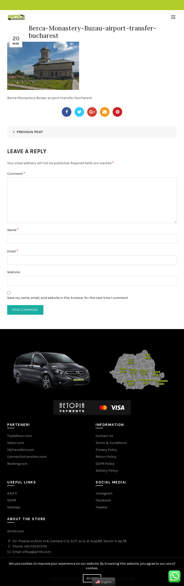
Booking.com (17, 464)
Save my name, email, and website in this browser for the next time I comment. (67, 298)
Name (13, 229)
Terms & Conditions (111, 443)
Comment (16, 173)
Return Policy (106, 457)
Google (92, 112)
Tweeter (102, 507)
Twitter (79, 112)
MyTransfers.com (20, 450)
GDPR (11, 500)
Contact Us (104, 436)
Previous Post (30, 132)
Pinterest (117, 112)
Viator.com (15, 443)
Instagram (104, 493)
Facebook (66, 112)
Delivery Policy (107, 471)
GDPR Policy (105, 464)
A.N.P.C (12, 493)
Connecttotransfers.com (26, 457)
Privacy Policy (106, 450)
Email (104, 112)
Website (13, 272)
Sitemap (13, 507)
